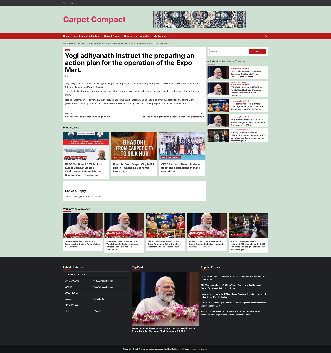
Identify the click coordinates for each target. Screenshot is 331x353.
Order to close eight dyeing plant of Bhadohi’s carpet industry (172, 115)
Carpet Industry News (79, 157)
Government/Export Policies (240, 68)
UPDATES (122, 157)
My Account (160, 36)
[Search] (266, 36)
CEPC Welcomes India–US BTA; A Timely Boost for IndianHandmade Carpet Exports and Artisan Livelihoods (231, 286)
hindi (169, 157)
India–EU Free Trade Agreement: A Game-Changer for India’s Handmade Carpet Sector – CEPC (248, 122)
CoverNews (189, 349)
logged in (80, 196)
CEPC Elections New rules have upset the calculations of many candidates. (181, 168)
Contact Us (130, 36)
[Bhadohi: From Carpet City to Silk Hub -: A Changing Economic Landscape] (134, 146)
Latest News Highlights (86, 36)
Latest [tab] (213, 61)
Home (66, 36)
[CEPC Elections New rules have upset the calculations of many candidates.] (182, 146)
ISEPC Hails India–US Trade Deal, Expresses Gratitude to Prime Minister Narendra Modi (246, 74)
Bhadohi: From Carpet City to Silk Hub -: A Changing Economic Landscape (134, 168)
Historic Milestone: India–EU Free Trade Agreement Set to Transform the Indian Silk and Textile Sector (247, 106)
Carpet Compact (94, 19)
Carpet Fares (111, 36)
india (67, 50)
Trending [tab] (240, 61)
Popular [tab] (226, 61)
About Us (145, 36)
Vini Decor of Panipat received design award (87, 115)
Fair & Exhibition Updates (239, 130)
